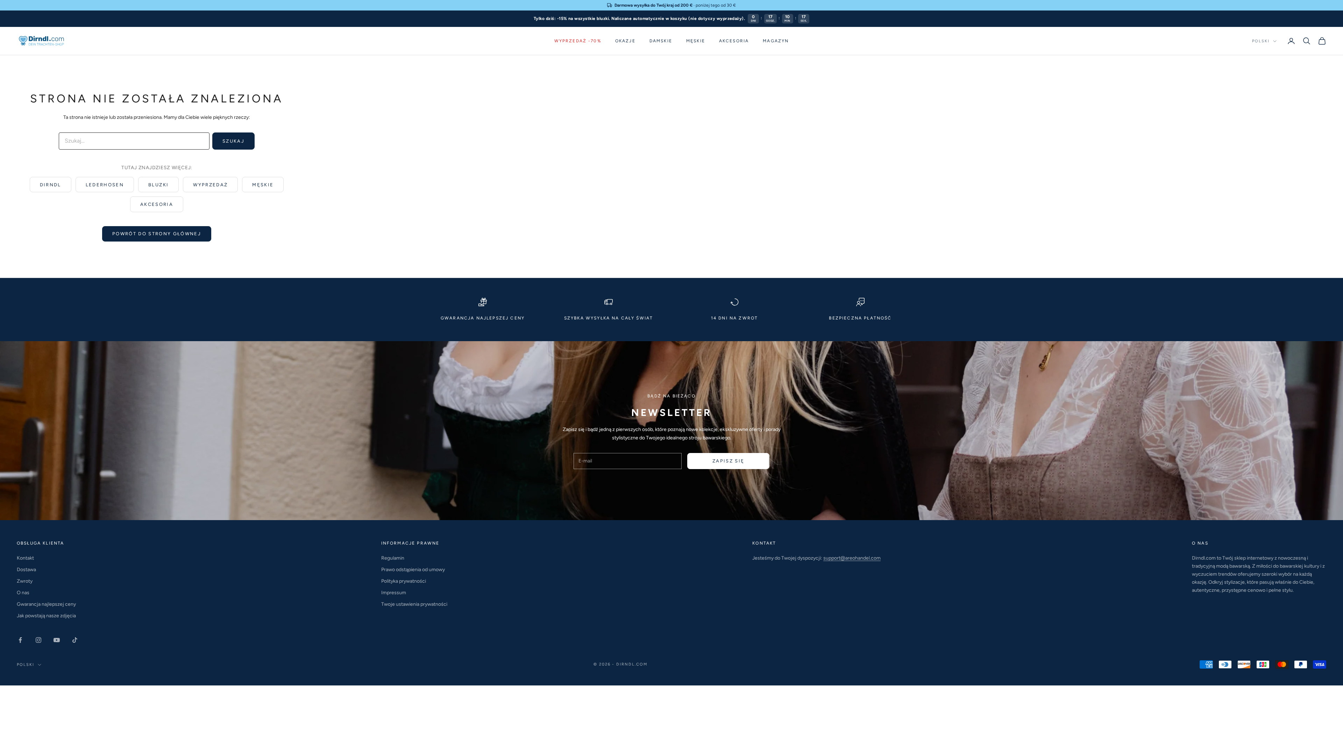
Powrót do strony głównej (156, 233)
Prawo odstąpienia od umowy (413, 570)
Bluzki (158, 184)
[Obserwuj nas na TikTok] (74, 640)
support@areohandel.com (852, 558)
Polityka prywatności (403, 581)
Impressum (393, 593)
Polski (1261, 41)
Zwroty (25, 581)
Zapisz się (728, 460)
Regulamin (392, 558)
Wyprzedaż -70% (577, 40)
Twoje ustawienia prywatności (414, 604)
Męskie (695, 40)
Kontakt (25, 558)
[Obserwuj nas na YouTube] (56, 640)
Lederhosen (105, 184)
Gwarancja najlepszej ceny (46, 604)
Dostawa (26, 570)
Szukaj (233, 141)
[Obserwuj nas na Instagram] (38, 640)
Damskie (660, 40)
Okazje (625, 40)
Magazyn (776, 40)
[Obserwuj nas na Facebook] (20, 640)
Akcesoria (734, 40)
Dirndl (50, 184)
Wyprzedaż (210, 184)
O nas (23, 593)
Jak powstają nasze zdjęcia (46, 616)
